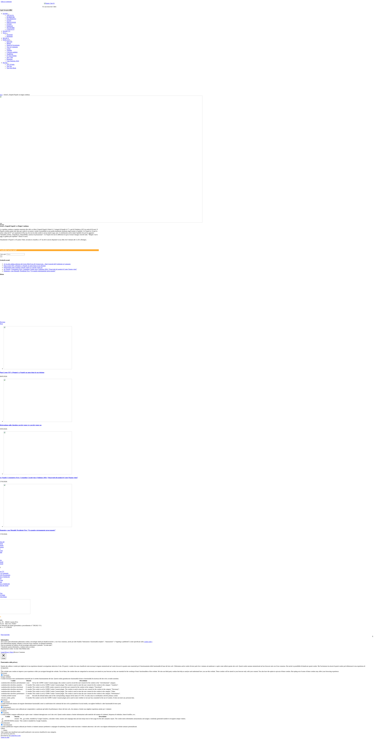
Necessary (6, 675)
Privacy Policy (86, 631)
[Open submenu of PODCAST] (11, 40)
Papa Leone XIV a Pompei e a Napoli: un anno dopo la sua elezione (25, 266)
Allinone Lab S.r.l (23, 633)
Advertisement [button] (5, 723)
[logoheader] (49, 3)
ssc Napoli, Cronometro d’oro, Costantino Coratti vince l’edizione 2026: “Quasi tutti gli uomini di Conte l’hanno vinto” (40, 269)
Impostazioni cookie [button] (7, 649)
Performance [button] (5, 705)
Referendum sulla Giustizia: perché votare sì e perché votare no (23, 267)
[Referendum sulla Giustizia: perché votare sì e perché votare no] (38, 421)
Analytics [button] (4, 711)
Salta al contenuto (6, 1)
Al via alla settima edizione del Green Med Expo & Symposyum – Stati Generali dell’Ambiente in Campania (37, 264)
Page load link (5, 634)
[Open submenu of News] (7, 33)
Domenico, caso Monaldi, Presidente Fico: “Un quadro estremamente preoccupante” (30, 271)
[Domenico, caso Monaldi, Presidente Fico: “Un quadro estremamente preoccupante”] (38, 526)
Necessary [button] (4, 673)
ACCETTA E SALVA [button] (8, 734)
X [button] (372, 636)
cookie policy (148, 642)
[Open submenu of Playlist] (8, 63)
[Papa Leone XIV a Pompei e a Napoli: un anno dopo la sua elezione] (38, 369)
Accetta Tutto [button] (18, 649)
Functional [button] (4, 700)
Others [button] (3, 728)
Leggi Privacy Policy (7, 652)
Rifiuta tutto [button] (26, 649)
